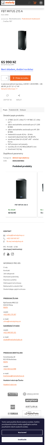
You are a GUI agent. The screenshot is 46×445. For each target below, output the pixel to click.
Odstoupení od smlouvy (12, 283)
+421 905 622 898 (9, 369)
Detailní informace (8, 89)
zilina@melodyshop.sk (12, 321)
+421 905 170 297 (9, 314)
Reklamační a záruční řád (12, 286)
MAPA (5, 307)
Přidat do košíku (22, 78)
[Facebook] (4, 254)
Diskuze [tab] (23, 110)
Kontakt (6, 270)
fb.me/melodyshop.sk (14, 241)
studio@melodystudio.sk (12, 339)
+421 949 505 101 (9, 332)
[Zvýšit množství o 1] (9, 76)
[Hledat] (29, 3)
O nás (5, 267)
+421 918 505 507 (12, 238)
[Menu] (41, 3)
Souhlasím (22, 439)
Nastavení (22, 432)
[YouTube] (9, 254)
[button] (3, 194)
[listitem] (21, 194)
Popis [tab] (5, 110)
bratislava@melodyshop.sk (13, 376)
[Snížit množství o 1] (9, 79)
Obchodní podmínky (11, 277)
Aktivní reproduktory (21, 158)
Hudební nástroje (10, 384)
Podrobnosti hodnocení (31, 19)
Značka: (7, 21)
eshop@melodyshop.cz (15, 235)
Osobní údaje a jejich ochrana (14, 289)
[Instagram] (12, 254)
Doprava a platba (9, 280)
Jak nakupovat (8, 273)
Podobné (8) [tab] (13, 110)
